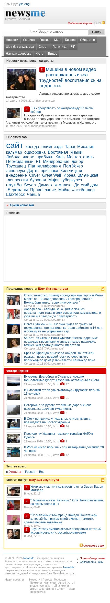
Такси (71, 588)
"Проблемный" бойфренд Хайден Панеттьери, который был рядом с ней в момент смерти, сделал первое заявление (61, 518)
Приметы (36, 582)
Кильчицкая (71, 170)
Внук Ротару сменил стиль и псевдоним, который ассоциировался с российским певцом (66, 530)
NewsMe (28, 558)
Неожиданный (20, 161)
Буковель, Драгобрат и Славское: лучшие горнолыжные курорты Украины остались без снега (61, 378)
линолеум (15, 170)
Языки (76, 152)
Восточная (58, 152)
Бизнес (70, 40)
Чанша (33, 194)
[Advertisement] (44, 235)
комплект (63, 185)
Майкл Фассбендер (76, 190)
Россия (44, 40)
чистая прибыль (38, 157)
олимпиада (52, 146)
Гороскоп (60, 579)
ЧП (73, 47)
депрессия (18, 180)
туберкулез (71, 180)
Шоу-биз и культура (20, 47)
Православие (43, 190)
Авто (61, 582)
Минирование (56, 161)
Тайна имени (60, 585)
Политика (59, 47)
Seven (30, 185)
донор (77, 161)
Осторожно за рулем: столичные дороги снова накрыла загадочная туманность (58, 407)
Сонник (45, 585)
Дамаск (45, 185)
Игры (33, 588)
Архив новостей (21, 205)
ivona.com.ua (45, 100)
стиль (88, 157)
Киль (60, 157)
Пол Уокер (73, 166)
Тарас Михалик (79, 146)
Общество (87, 40)
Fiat (31, 166)
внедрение (16, 175)
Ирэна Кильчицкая (80, 175)
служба (14, 184)
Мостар (74, 157)
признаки (49, 170)
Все (42, 472)
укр (21, 4)
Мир (57, 40)
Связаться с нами (91, 561)
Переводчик (38, 591)
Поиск (32, 31)
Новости (12, 40)
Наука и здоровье (18, 53)
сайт (14, 145)
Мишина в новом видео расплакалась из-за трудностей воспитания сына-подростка (71, 77)
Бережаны (18, 190)
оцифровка (35, 152)
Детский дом (86, 185)
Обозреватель (54, 305)
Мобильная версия (80, 23)
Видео (52, 53)
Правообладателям (92, 558)
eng (27, 4)
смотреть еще (93, 545)
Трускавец (16, 166)
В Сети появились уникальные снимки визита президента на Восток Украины (57, 420)
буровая (38, 180)
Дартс (32, 170)
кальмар (14, 152)
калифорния (49, 166)
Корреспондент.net (44, 125)
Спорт (43, 47)
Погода (47, 579)
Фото (39, 53)
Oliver (34, 175)
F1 (38, 161)
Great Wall (51, 175)
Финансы (50, 582)
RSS (98, 23)
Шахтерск (15, 194)
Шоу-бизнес (46, 588)
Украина (29, 40)
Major (53, 180)
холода (32, 146)
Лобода (13, 157)
